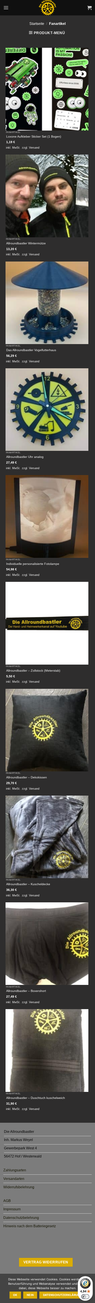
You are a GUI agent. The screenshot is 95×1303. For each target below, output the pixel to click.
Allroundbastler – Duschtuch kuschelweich (35, 1098)
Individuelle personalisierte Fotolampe (32, 564)
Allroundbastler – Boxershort (26, 991)
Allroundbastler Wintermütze (26, 243)
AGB (7, 1201)
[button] (6, 7)
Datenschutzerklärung (62, 1295)
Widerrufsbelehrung (18, 1187)
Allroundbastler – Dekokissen (26, 777)
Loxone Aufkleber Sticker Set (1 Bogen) (33, 136)
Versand (34, 147)
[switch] (85, 1296)
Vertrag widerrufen (45, 1262)
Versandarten (13, 1179)
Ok (15, 1295)
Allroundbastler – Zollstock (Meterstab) (33, 670)
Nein (30, 1295)
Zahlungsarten (14, 1170)
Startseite (36, 24)
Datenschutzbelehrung (21, 1218)
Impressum (12, 1209)
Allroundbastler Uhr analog (25, 457)
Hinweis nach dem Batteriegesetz (29, 1226)
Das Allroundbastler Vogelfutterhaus (31, 350)
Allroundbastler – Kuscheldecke (28, 884)
